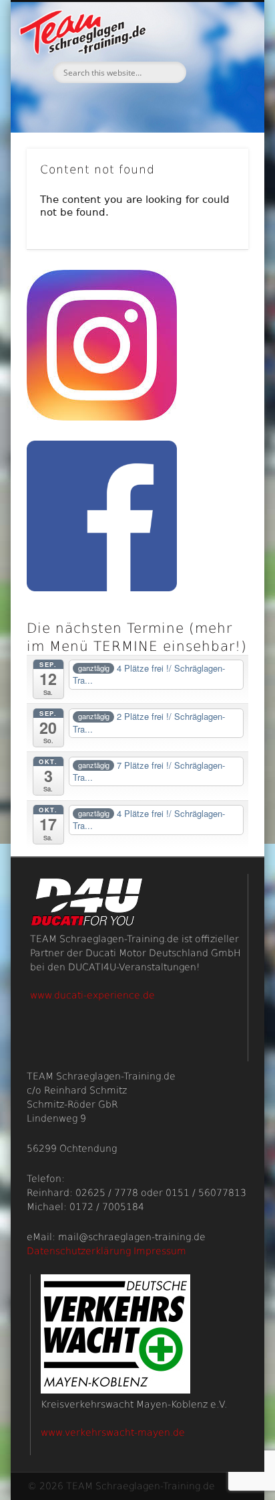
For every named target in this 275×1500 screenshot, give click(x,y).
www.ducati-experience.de (92, 995)
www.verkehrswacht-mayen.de (113, 1432)
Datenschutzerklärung (79, 1251)
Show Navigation (215, 120)
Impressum (159, 1251)
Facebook (135, 106)
